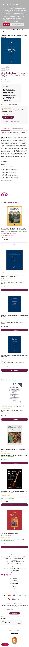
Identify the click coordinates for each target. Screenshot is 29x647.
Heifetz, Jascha (11, 535)
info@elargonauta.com (14, 572)
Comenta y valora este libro (13, 104)
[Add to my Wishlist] (3, 122)
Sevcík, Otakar (13, 233)
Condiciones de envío (14, 583)
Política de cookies (14, 581)
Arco (14, 29)
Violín (18, 29)
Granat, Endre (4, 535)
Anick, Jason (4, 451)
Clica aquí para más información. (17, 15)
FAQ (14, 588)
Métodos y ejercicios (6, 29)
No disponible (14, 244)
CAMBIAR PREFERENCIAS (17, 24)
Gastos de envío (14, 585)
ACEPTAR (6, 24)
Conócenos (14, 580)
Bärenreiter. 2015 (5, 81)
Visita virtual (14, 586)
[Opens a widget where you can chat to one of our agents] (5, 644)
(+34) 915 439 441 (14, 570)
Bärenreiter (10, 92)
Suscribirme (15, 613)
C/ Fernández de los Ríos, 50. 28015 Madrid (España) (14, 568)
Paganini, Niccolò (5, 233)
